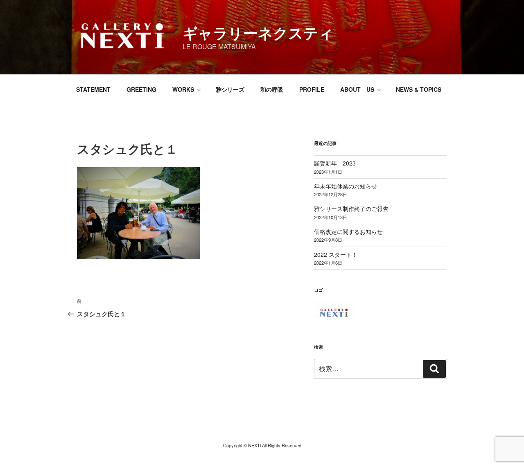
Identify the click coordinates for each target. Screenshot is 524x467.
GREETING (141, 89)
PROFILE (311, 89)
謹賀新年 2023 (335, 163)
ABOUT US (357, 89)
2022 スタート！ (335, 254)
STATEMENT (93, 89)
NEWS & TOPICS (418, 89)
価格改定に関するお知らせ (348, 231)
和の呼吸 (271, 89)
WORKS (183, 89)
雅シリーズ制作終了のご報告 (351, 208)
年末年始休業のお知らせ (345, 186)
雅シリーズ (230, 89)
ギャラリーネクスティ (258, 32)
